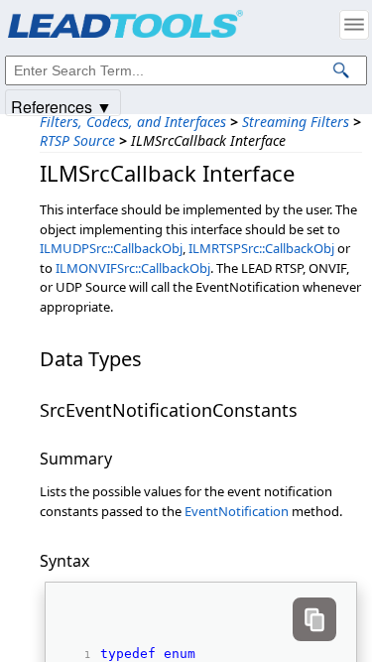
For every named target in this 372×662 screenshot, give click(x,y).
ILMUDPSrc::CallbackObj (111, 248)
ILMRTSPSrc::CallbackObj (261, 248)
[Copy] (314, 619)
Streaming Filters (295, 121)
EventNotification (237, 511)
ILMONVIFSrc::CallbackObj (133, 268)
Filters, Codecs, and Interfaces (133, 121)
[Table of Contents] (354, 25)
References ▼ (61, 105)
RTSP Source (77, 140)
